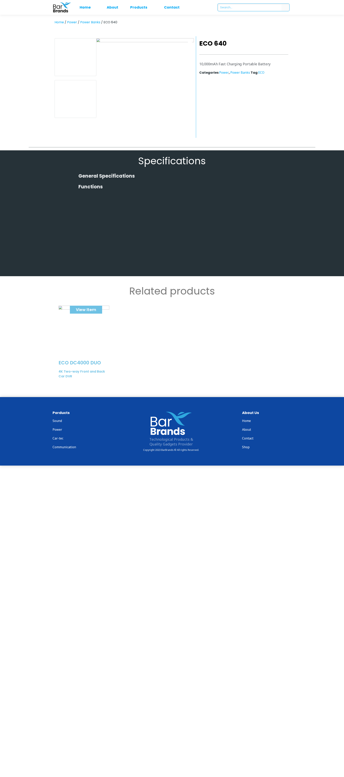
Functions (90, 186)
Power (72, 22)
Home (59, 22)
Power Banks (90, 22)
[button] (172, 176)
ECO (261, 72)
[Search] (285, 7)
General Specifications (106, 176)
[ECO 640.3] (145, 87)
